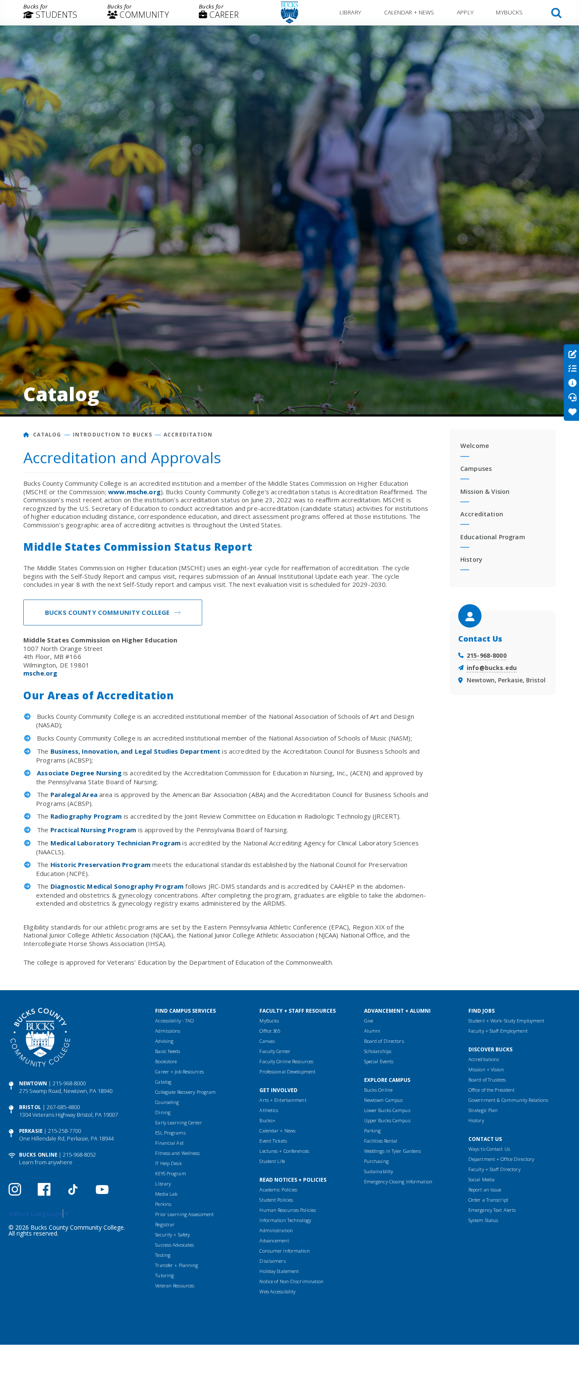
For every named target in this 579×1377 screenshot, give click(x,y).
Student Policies (276, 1200)
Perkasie (30, 1131)
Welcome (474, 446)
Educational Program (492, 537)
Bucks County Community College (107, 612)
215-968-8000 (487, 655)
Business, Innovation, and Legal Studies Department (135, 751)
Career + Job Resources (179, 1071)
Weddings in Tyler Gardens (392, 1151)
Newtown (33, 1083)
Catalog (47, 434)
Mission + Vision (486, 1069)
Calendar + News (409, 12)
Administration (276, 1230)
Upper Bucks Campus (387, 1120)
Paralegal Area (73, 794)
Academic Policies (278, 1189)
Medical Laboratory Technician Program (115, 843)
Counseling (167, 1102)
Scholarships (377, 1051)
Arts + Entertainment (282, 1100)
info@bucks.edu (492, 668)
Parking (372, 1130)
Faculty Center (274, 1051)
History (471, 559)
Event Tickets (273, 1141)
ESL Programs (170, 1132)
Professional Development (287, 1071)
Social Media (481, 1179)
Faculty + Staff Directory (494, 1169)
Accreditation (188, 434)
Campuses (476, 469)
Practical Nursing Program (93, 829)
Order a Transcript (488, 1200)
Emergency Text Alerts (492, 1210)
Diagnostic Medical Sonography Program (117, 886)
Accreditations (483, 1059)
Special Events (379, 1061)
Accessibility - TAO (174, 1020)
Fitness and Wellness (177, 1153)
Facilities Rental (381, 1141)
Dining (162, 1112)
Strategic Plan (483, 1110)
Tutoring (164, 1275)
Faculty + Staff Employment (498, 1031)
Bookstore (166, 1061)
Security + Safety (172, 1234)
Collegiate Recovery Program (185, 1092)
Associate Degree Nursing (79, 773)
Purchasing (376, 1161)
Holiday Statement (279, 1271)
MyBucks (509, 12)
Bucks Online (38, 1155)
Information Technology (285, 1220)
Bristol (30, 1107)
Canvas (267, 1041)
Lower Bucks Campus (387, 1110)
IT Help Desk (168, 1163)
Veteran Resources (174, 1285)
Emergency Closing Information (398, 1181)
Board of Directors (384, 1041)
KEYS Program (170, 1173)
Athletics (268, 1110)
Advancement (274, 1240)
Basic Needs (167, 1051)
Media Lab (166, 1194)
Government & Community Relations (508, 1100)
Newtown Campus (383, 1100)
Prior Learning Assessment (184, 1214)
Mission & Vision (484, 491)
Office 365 (269, 1031)
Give (368, 1020)
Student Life (271, 1161)
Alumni (372, 1031)
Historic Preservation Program (100, 864)
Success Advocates (174, 1245)
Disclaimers (272, 1261)
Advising (164, 1041)
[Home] (26, 434)
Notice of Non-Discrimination (291, 1281)
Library (350, 12)
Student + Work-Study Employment (506, 1020)
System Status (483, 1220)
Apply (465, 12)
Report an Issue (484, 1189)
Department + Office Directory (501, 1159)
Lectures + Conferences (284, 1151)
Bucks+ (267, 1120)
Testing (162, 1255)
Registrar (165, 1224)
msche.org (40, 673)
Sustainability (378, 1171)
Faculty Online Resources (286, 1061)
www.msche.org (134, 491)
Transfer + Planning (176, 1265)
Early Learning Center (178, 1122)
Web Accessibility (277, 1291)
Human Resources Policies (287, 1210)
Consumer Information (284, 1250)
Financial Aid (169, 1143)
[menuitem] (50, 12)
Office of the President (491, 1090)
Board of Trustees (487, 1079)
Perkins (163, 1204)
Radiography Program (86, 816)
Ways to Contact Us (489, 1149)
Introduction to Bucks (112, 434)
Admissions (167, 1031)
